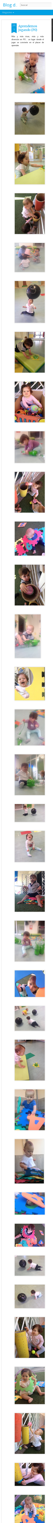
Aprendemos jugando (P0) (27, 28)
